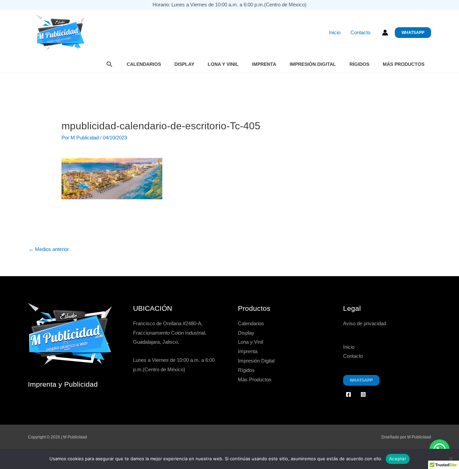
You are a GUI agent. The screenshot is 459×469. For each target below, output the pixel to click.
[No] (450, 459)
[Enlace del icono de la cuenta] (385, 33)
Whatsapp (361, 380)
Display (184, 64)
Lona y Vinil (223, 64)
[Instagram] (363, 394)
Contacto (360, 32)
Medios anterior (49, 249)
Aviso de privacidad (364, 323)
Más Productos (403, 64)
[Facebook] (348, 394)
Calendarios (144, 64)
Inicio (334, 32)
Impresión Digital (313, 64)
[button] (413, 32)
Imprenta (264, 64)
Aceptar (397, 458)
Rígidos (359, 64)
